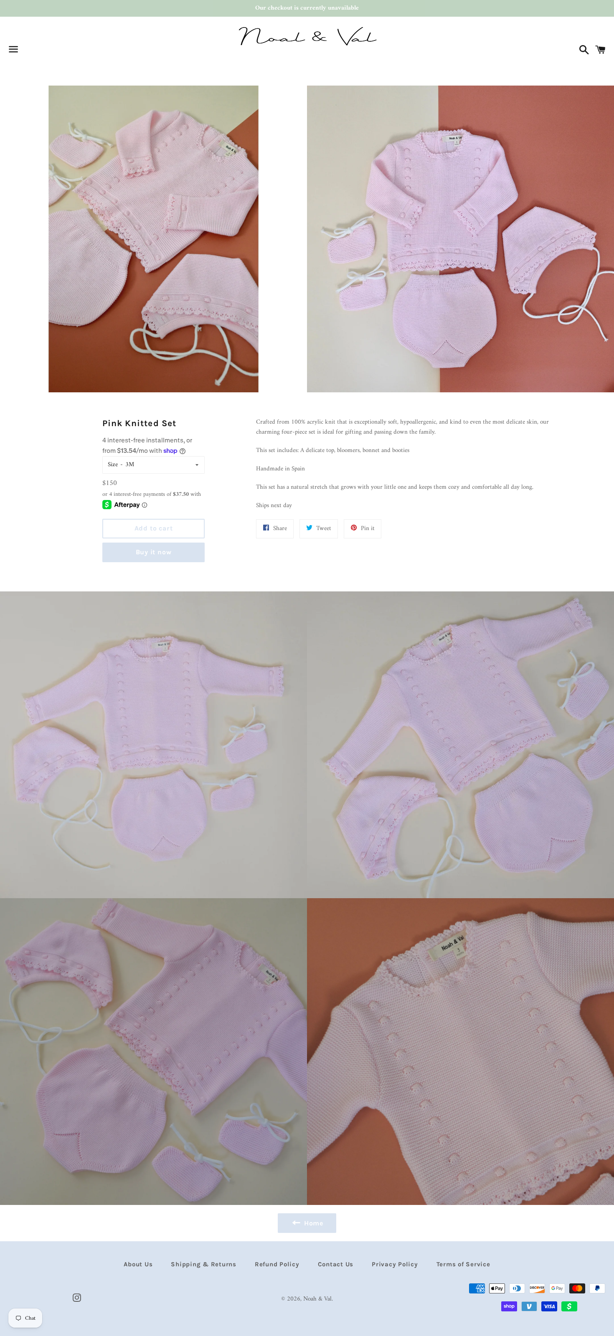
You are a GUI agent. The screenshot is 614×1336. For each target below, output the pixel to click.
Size (113, 464)
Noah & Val (317, 1299)
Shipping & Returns (203, 1264)
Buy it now (154, 552)
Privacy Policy (395, 1264)
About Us (138, 1264)
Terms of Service (463, 1264)
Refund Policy (277, 1264)
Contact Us (336, 1264)
